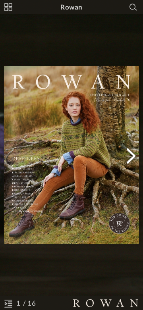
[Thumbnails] (8, 7)
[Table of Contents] (8, 303)
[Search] (133, 7)
